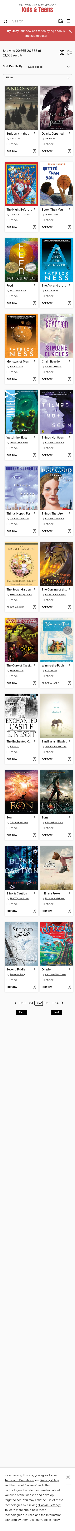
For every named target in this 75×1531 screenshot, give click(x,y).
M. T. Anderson (18, 290)
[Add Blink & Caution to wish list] (34, 911)
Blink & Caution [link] (17, 893)
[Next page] (62, 1003)
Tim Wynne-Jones (19, 898)
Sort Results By (13, 66)
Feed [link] (10, 286)
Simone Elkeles (53, 366)
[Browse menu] (68, 21)
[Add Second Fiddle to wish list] (34, 987)
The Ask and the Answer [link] (55, 286)
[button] (61, 54)
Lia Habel (50, 138)
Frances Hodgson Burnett (22, 594)
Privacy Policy (49, 1480)
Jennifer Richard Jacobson (57, 746)
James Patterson (19, 442)
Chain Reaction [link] (52, 362)
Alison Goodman (19, 822)
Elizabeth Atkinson (55, 898)
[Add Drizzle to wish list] (69, 987)
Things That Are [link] (52, 513)
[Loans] (60, 21)
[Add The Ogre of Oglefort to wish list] (34, 683)
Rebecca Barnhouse (55, 594)
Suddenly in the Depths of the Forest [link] (20, 134)
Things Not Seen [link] (53, 438)
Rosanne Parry (17, 974)
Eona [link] (45, 817)
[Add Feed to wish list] (34, 303)
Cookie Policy (50, 1520)
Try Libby (13, 31)
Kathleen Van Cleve (55, 974)
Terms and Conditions (19, 1480)
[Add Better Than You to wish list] (69, 227)
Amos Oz (15, 138)
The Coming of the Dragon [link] (55, 589)
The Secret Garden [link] (19, 589)
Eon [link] (9, 817)
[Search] (5, 21)
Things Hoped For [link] (18, 513)
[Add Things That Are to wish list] (69, 531)
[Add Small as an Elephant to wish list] (69, 759)
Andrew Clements (54, 442)
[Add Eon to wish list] (34, 835)
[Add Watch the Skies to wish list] (34, 455)
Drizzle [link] (46, 969)
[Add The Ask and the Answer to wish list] (69, 303)
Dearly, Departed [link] (53, 134)
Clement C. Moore (19, 214)
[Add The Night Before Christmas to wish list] (34, 227)
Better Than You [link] (52, 210)
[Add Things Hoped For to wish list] (34, 531)
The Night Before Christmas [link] (20, 210)
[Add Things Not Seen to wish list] (69, 455)
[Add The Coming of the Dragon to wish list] (69, 607)
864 (55, 1003)
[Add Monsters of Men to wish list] (34, 379)
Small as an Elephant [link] (55, 741)
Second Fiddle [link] (16, 969)
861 (30, 1003)
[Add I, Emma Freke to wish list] (69, 911)
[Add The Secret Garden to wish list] (34, 607)
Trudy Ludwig (52, 214)
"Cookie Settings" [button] (49, 1505)
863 (47, 1003)
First (21, 1012)
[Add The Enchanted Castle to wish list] (34, 759)
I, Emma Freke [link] (51, 893)
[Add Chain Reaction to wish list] (69, 379)
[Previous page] (15, 1003)
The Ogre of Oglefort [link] (20, 665)
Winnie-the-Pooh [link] (53, 665)
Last (56, 1012)
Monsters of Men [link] (18, 362)
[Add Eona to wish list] (69, 835)
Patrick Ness (51, 290)
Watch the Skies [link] (17, 438)
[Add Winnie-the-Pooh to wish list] (69, 683)
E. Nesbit (14, 746)
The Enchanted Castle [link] (20, 741)
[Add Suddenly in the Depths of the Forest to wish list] (34, 151)
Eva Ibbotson (16, 670)
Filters (9, 77)
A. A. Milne (51, 670)
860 (22, 1003)
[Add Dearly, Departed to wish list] (69, 151)
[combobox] (29, 21)
